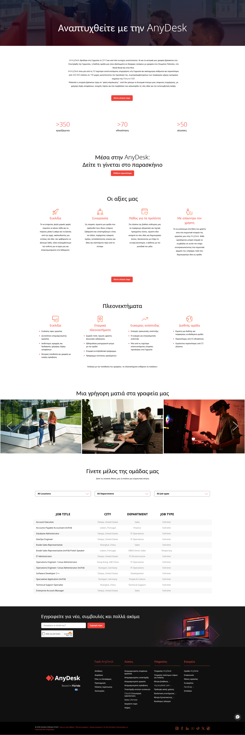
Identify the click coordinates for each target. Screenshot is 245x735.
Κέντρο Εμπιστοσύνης (163, 697)
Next (235, 426)
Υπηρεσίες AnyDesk (162, 671)
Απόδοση (98, 671)
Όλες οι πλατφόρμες (103, 679)
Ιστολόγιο (188, 690)
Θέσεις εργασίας (191, 679)
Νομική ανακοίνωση (96, 727)
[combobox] (78, 690)
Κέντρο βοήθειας (161, 681)
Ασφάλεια (99, 675)
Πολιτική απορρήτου (82, 727)
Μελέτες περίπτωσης (103, 687)
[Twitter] (203, 728)
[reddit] (197, 728)
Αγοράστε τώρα (130, 703)
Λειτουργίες (99, 690)
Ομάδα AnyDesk (191, 671)
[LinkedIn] (187, 728)
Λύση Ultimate (130, 699)
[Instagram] (177, 728)
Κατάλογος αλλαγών (162, 701)
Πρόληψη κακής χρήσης (164, 689)
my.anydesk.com (162, 685)
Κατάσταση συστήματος (164, 693)
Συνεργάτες (188, 683)
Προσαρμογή (100, 683)
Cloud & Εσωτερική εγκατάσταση (132, 694)
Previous (9, 426)
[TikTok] (208, 728)
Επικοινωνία (189, 675)
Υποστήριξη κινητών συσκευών (137, 689)
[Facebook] (182, 728)
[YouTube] (192, 728)
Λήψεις (127, 707)
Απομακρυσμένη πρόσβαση (136, 685)
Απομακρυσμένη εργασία (135, 681)
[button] (237, 717)
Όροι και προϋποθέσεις (67, 727)
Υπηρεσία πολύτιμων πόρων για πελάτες (166, 676)
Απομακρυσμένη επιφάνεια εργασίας (135, 672)
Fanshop (188, 687)
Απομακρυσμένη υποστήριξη (136, 677)
